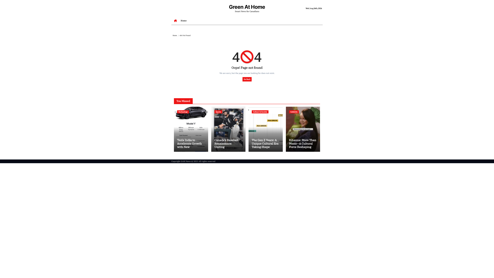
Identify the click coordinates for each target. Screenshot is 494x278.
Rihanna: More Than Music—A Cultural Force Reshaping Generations (302, 145)
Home (184, 20)
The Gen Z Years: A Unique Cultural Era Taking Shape (265, 143)
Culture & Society (260, 112)
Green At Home (247, 7)
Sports (218, 112)
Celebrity (294, 112)
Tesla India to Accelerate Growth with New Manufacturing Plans (189, 146)
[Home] (175, 21)
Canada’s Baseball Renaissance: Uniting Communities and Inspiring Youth (226, 146)
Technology (183, 112)
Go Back (247, 79)
